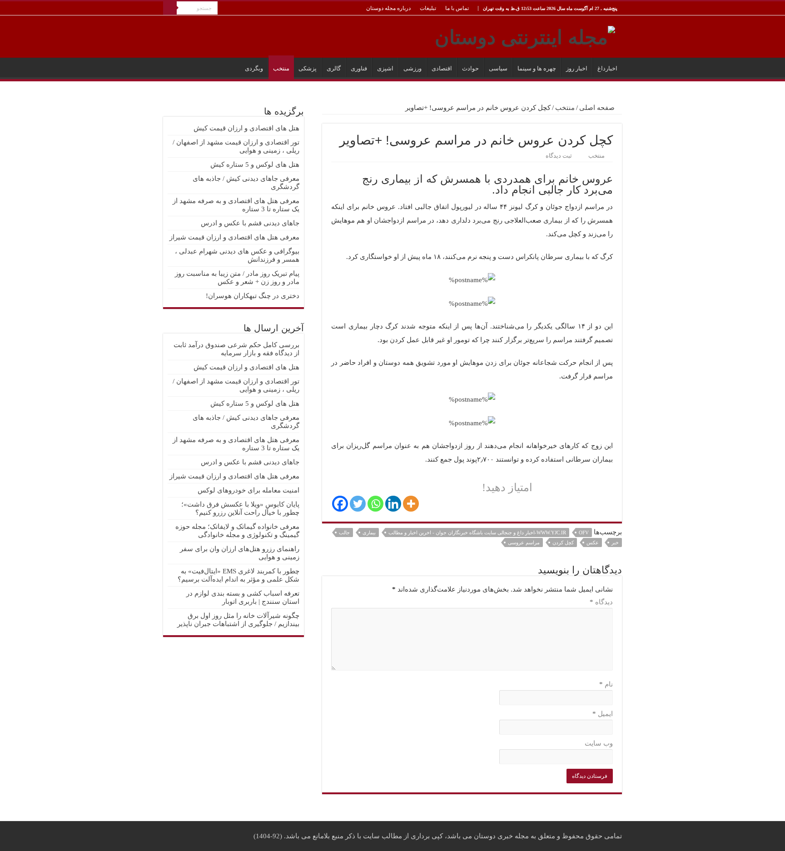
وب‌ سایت (599, 743)
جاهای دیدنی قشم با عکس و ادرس (250, 223)
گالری (334, 68)
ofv (584, 532)
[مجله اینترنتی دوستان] (525, 35)
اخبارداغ (607, 68)
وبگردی (254, 68)
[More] (411, 504)
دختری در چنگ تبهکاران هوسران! (252, 295)
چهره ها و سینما (536, 68)
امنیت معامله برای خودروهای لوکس (248, 490)
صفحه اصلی (597, 107)
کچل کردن (563, 542)
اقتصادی (442, 68)
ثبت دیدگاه (559, 156)
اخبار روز (576, 68)
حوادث (470, 68)
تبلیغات (428, 8)
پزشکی (307, 68)
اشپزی (385, 68)
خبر (615, 542)
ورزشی (412, 68)
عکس (592, 542)
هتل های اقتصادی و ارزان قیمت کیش (246, 128)
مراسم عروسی (524, 542)
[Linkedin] (393, 504)
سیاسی (498, 68)
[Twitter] (358, 504)
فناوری (359, 68)
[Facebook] (340, 504)
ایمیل (602, 713)
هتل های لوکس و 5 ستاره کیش (254, 164)
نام (606, 684)
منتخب (281, 68)
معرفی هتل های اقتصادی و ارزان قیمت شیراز (234, 237)
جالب (344, 532)
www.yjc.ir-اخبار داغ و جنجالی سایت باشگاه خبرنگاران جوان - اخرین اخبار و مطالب (477, 532)
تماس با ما (457, 8)
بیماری (369, 532)
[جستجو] (170, 8)
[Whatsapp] (375, 504)
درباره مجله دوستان (388, 8)
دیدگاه (601, 602)
